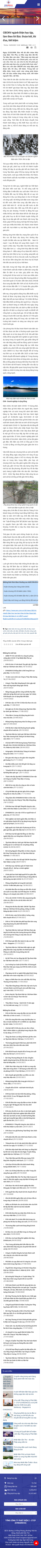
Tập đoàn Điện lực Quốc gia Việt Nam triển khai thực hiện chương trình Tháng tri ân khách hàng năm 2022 (19, 736)
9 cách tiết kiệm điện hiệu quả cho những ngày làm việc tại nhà (25, 1393)
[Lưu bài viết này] (36, 47)
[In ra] (32, 47)
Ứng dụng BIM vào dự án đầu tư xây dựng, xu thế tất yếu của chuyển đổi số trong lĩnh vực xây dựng (19, 1416)
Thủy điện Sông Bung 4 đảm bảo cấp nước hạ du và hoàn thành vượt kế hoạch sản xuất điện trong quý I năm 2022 (20, 988)
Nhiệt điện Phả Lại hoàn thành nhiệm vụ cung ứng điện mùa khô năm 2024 (25, 1456)
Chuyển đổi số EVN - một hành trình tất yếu (19, 1087)
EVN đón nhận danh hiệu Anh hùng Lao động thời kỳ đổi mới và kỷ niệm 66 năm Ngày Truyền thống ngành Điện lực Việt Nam (20, 1152)
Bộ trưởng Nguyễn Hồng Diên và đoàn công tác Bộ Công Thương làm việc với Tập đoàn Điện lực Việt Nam (19, 853)
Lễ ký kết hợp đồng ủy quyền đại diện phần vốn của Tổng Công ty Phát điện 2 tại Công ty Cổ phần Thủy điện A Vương (19, 1351)
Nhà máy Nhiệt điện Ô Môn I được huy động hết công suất (25, 1464)
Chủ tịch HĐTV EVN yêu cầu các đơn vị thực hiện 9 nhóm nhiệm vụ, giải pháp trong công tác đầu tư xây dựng (20, 1030)
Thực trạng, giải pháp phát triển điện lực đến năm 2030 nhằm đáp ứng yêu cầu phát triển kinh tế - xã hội (20, 1246)
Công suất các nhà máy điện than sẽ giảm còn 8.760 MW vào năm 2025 (25, 1426)
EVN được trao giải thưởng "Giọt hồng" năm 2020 (21, 1131)
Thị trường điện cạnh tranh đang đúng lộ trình (20, 1226)
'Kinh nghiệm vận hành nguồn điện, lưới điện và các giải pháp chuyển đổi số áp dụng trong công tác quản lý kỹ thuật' (20, 821)
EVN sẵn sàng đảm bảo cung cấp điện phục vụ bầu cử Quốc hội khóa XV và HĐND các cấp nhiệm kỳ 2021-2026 (19, 1022)
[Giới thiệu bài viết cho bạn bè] (27, 47)
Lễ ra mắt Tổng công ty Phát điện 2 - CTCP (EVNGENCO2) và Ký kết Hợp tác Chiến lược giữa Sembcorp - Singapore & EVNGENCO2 (20, 1405)
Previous (4, 18)
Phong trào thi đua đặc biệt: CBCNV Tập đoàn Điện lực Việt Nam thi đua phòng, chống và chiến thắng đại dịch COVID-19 (19, 909)
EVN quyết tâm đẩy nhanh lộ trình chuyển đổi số (21, 1192)
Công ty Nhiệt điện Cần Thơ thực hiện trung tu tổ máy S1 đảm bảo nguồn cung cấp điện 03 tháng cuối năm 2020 (20, 1179)
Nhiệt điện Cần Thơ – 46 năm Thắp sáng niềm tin (24, 1441)
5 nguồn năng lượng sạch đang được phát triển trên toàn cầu (25, 1377)
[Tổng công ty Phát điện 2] (8, 4)
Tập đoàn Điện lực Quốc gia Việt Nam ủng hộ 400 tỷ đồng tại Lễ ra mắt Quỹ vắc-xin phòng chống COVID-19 (20, 845)
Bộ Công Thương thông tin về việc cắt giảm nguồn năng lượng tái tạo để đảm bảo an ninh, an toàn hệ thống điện (19, 1060)
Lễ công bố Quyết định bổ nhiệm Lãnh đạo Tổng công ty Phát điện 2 (25, 1434)
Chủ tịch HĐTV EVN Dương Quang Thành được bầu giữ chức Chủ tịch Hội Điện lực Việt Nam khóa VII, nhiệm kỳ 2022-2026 (19, 745)
